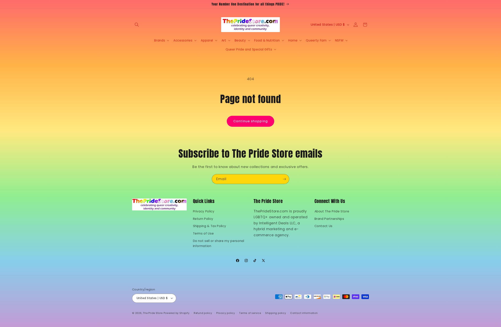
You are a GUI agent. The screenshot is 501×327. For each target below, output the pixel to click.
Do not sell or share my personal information (218, 243)
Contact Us (323, 226)
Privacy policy (225, 313)
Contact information (304, 313)
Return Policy (203, 219)
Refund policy (203, 313)
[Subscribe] (284, 179)
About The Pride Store (331, 211)
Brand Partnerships (329, 219)
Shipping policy (275, 313)
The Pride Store (153, 313)
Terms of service (250, 313)
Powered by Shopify (177, 313)
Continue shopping (250, 121)
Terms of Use (203, 233)
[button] (136, 24)
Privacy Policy (203, 211)
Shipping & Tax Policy (209, 226)
